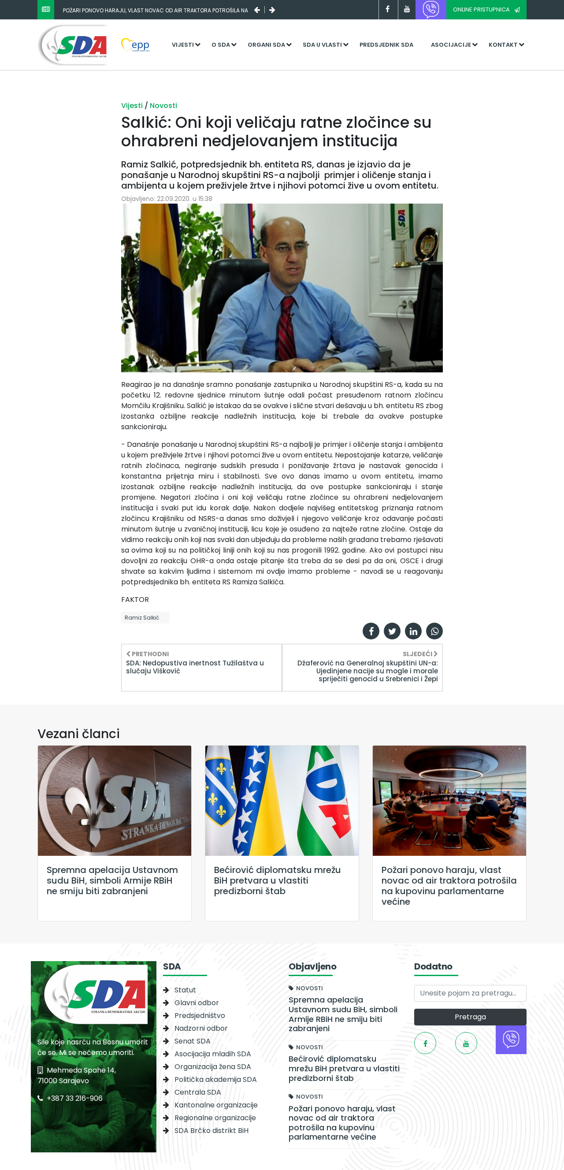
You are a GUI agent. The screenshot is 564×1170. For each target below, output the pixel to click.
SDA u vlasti (322, 45)
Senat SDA (192, 1041)
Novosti (163, 105)
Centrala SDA (197, 1092)
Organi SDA (266, 45)
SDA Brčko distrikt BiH (211, 1130)
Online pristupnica (481, 9)
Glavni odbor (196, 1003)
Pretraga (470, 1017)
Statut (185, 990)
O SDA (221, 45)
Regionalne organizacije (215, 1118)
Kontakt (503, 45)
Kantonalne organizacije (216, 1105)
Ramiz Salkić (142, 617)
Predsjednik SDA (386, 45)
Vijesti (183, 45)
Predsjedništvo (199, 1015)
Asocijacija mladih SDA (212, 1054)
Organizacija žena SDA (212, 1067)
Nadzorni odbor (201, 1028)
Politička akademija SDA (215, 1079)
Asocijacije (451, 45)
